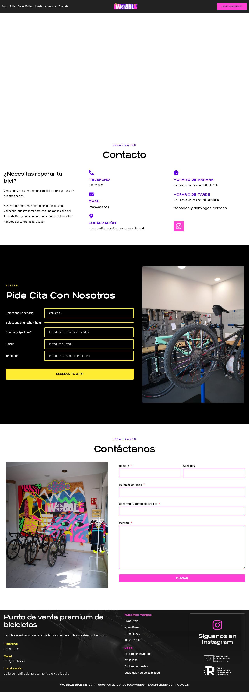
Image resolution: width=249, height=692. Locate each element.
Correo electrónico (131, 485)
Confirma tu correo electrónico (138, 504)
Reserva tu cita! (69, 374)
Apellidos (189, 466)
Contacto (63, 6)
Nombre (124, 466)
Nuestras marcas (44, 6)
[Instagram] (179, 226)
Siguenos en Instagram (217, 639)
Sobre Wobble (25, 6)
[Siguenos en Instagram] (217, 625)
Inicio (4, 6)
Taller (13, 6)
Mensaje (124, 523)
